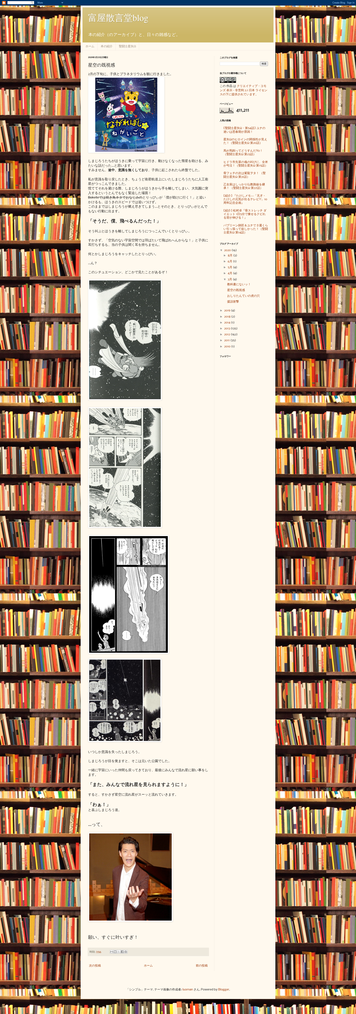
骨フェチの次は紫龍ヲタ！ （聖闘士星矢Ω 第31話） (244, 175)
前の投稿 (202, 965)
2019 (227, 310)
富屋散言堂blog (118, 17)
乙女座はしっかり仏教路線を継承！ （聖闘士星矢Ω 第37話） (244, 186)
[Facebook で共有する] (122, 952)
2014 (227, 322)
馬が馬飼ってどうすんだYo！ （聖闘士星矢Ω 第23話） (243, 152)
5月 (230, 267)
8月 (230, 255)
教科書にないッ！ (239, 284)
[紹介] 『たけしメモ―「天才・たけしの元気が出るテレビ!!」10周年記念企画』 (245, 199)
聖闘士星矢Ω (127, 46)
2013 (227, 328)
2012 (227, 334)
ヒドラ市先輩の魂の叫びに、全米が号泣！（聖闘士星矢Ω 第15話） (245, 163)
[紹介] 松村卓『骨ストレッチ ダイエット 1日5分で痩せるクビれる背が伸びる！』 (244, 214)
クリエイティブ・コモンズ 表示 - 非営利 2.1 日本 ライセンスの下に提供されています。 (243, 90)
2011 (227, 340)
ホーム (89, 46)
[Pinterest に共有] (126, 952)
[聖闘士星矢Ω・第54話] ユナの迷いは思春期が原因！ (244, 129)
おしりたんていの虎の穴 (243, 296)
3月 (230, 279)
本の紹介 (107, 46)
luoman (187, 989)
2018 (227, 316)
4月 (230, 273)
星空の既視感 (236, 290)
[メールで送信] (111, 952)
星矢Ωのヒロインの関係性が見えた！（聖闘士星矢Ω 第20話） (245, 141)
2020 (228, 250)
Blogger (223, 989)
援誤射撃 (233, 301)
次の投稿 (95, 965)
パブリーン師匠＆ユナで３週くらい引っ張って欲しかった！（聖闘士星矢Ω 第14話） (245, 229)
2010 (227, 346)
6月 (230, 261)
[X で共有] (119, 952)
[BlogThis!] (115, 952)
